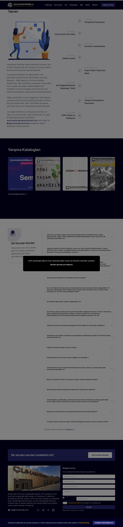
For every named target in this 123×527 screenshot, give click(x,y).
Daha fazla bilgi (84, 523)
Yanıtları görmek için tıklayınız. (61, 265)
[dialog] (61, 263)
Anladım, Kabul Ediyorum (104, 523)
